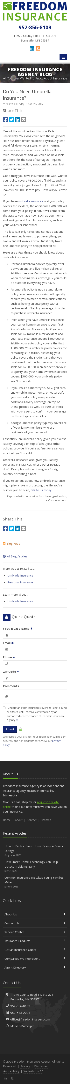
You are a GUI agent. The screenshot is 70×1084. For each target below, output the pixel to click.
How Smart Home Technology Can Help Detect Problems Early (31, 866)
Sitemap (46, 820)
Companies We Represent (22, 958)
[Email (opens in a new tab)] (23, 120)
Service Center (14, 932)
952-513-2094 (20, 1013)
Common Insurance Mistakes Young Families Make (34, 882)
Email (8, 643)
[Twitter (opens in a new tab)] (11, 120)
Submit (9, 729)
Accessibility (11, 1071)
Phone (9, 657)
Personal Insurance (20, 582)
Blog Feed (13, 543)
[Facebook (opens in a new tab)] (5, 120)
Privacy (25, 1066)
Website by (33, 1071)
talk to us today (41, 490)
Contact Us (11, 923)
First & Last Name (18, 628)
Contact (32, 820)
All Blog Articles (17, 556)
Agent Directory (15, 967)
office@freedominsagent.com (30, 1019)
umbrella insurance (30, 201)
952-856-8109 (20, 1006)
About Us (10, 914)
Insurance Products (17, 941)
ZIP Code (11, 671)
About (19, 820)
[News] (38, 48)
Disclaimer (41, 1066)
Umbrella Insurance (20, 575)
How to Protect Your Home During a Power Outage (33, 850)
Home (7, 820)
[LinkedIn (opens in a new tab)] (32, 48)
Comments (11, 686)
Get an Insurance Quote (20, 950)
